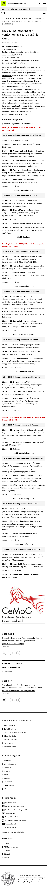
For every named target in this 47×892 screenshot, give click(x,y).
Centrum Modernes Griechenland (15, 9)
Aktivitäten (27, 18)
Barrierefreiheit (9, 785)
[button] (4, 653)
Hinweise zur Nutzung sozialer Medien (13, 832)
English (6, 858)
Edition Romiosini (10, 736)
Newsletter (7, 771)
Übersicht (8, 671)
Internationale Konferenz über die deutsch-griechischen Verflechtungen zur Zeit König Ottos (23, 81)
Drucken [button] (7, 843)
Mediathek (7, 768)
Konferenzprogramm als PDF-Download (18, 123)
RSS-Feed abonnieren (11, 847)
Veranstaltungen (9, 725)
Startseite (5, 18)
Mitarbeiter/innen (10, 764)
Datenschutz (8, 782)
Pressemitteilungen (10, 739)
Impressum (7, 778)
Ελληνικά (7, 854)
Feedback (7, 850)
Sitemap (7, 789)
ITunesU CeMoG (10, 827)
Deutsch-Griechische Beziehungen (15, 732)
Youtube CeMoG (10, 824)
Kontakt (6, 775)
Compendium (16, 18)
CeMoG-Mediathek (10, 729)
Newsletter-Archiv (10, 747)
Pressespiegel (8, 743)
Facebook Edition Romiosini (14, 806)
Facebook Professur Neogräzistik (16, 810)
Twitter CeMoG (10, 813)
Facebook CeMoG (11, 803)
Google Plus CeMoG (11, 817)
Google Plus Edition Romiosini (15, 820)
